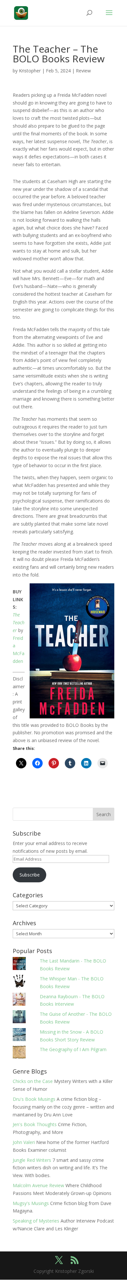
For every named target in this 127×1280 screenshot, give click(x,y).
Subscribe (30, 875)
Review (83, 71)
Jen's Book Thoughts (35, 1124)
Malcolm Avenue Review (38, 1185)
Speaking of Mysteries (36, 1221)
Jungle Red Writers (32, 1160)
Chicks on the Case (33, 1081)
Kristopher (30, 71)
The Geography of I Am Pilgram (73, 1049)
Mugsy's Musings (31, 1203)
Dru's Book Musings (34, 1099)
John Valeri (24, 1142)
